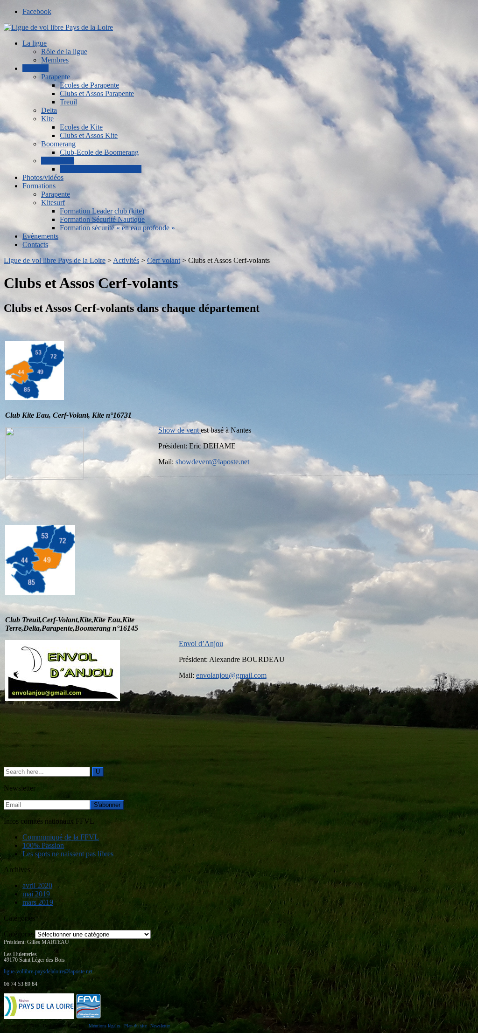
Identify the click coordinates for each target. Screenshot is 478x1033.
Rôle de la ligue (64, 51)
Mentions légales (104, 1025)
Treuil (68, 102)
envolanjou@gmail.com (231, 675)
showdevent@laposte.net (212, 462)
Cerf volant (57, 161)
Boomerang (58, 144)
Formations (39, 186)
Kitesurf (53, 203)
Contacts (35, 244)
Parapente (55, 77)
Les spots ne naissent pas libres (67, 854)
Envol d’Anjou (201, 643)
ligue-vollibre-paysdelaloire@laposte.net (48, 971)
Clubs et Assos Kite (89, 135)
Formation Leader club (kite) (102, 211)
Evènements (40, 236)
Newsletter (160, 1025)
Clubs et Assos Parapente (97, 93)
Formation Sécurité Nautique (102, 219)
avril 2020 (37, 885)
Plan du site (135, 1025)
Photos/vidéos (42, 177)
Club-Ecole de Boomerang (99, 152)
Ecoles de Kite (81, 127)
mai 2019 (36, 894)
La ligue (34, 43)
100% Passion (43, 845)
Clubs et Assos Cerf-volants (100, 169)
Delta (49, 110)
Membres (55, 60)
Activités (35, 68)
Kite (47, 119)
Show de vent (179, 430)
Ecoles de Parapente (89, 85)
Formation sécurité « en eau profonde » (117, 228)
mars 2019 (37, 902)
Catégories (19, 934)
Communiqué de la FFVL (60, 837)
